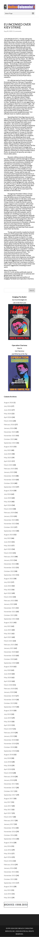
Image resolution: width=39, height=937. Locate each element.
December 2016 (9, 828)
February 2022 (9, 600)
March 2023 (8, 553)
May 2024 (7, 502)
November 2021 (10, 611)
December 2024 (9, 476)
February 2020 (9, 688)
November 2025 (10, 435)
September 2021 (10, 619)
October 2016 (9, 835)
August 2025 (8, 447)
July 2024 (7, 494)
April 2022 (8, 593)
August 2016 (8, 842)
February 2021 (9, 644)
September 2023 (10, 531)
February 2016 (9, 864)
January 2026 (9, 428)
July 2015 (7, 890)
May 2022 (7, 590)
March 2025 (8, 465)
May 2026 (7, 414)
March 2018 (8, 773)
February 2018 (9, 776)
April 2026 (8, 417)
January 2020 (9, 692)
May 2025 (7, 457)
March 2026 (8, 421)
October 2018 (9, 747)
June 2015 (7, 894)
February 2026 (9, 424)
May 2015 (7, 897)
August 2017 (8, 798)
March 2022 (8, 597)
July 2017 (7, 802)
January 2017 (9, 824)
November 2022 (10, 567)
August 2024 (8, 490)
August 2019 (8, 710)
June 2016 (7, 850)
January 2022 (9, 604)
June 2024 (7, 498)
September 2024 (10, 487)
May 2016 (7, 853)
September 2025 (10, 443)
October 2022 (9, 571)
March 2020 (8, 685)
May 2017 (7, 809)
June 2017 (7, 806)
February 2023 (9, 556)
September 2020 (10, 663)
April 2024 (8, 505)
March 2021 (8, 641)
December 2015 (9, 872)
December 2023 (9, 520)
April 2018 (8, 769)
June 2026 (7, 410)
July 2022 (7, 582)
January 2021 (9, 648)
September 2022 (10, 575)
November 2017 (10, 787)
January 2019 (9, 736)
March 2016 (8, 861)
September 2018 (10, 751)
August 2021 (8, 622)
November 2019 (10, 699)
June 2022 (7, 586)
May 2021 (7, 633)
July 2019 (7, 714)
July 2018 (7, 758)
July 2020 (7, 670)
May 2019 (7, 721)
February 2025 (9, 468)
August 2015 (8, 886)
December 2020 (9, 652)
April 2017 (8, 813)
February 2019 (9, 732)
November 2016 (10, 831)
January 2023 (9, 560)
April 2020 (8, 681)
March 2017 (8, 817)
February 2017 (9, 820)
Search (32, 290)
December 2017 (9, 784)
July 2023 (7, 538)
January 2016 (9, 868)
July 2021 (7, 626)
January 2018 (9, 780)
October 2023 (9, 527)
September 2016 (10, 839)
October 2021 (9, 615)
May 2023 (7, 545)
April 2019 (8, 725)
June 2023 (7, 542)
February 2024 (9, 512)
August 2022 (8, 578)
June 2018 (7, 762)
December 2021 (9, 608)
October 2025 (9, 439)
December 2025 (9, 432)
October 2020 (9, 659)
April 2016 (8, 857)
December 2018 (9, 740)
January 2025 (9, 472)
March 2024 (8, 509)
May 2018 (7, 765)
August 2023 (8, 535)
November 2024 (10, 480)
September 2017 (10, 795)
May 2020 (7, 677)
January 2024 (9, 516)
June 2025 (7, 454)
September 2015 (10, 883)
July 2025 (7, 450)
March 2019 (8, 729)
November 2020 (10, 655)
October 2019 (9, 703)
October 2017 (9, 791)
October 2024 (9, 483)
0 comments (17, 31)
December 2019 (9, 696)
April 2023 (8, 549)
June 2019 (7, 718)
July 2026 (7, 406)
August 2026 (8, 402)
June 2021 (7, 630)
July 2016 (7, 846)
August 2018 (8, 754)
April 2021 (8, 637)
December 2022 (9, 564)
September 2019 (10, 707)
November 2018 (10, 743)
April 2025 (8, 461)
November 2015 (10, 875)
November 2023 (10, 523)
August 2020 (8, 666)
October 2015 (9, 879)
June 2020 (7, 674)
